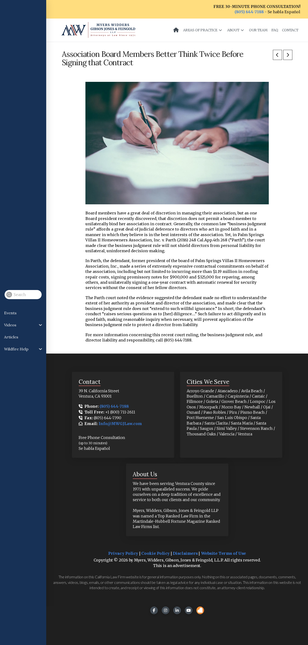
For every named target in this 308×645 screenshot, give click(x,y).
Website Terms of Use (223, 553)
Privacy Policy (123, 553)
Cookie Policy (155, 553)
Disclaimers (185, 553)
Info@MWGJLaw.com (120, 423)
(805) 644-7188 (249, 11)
